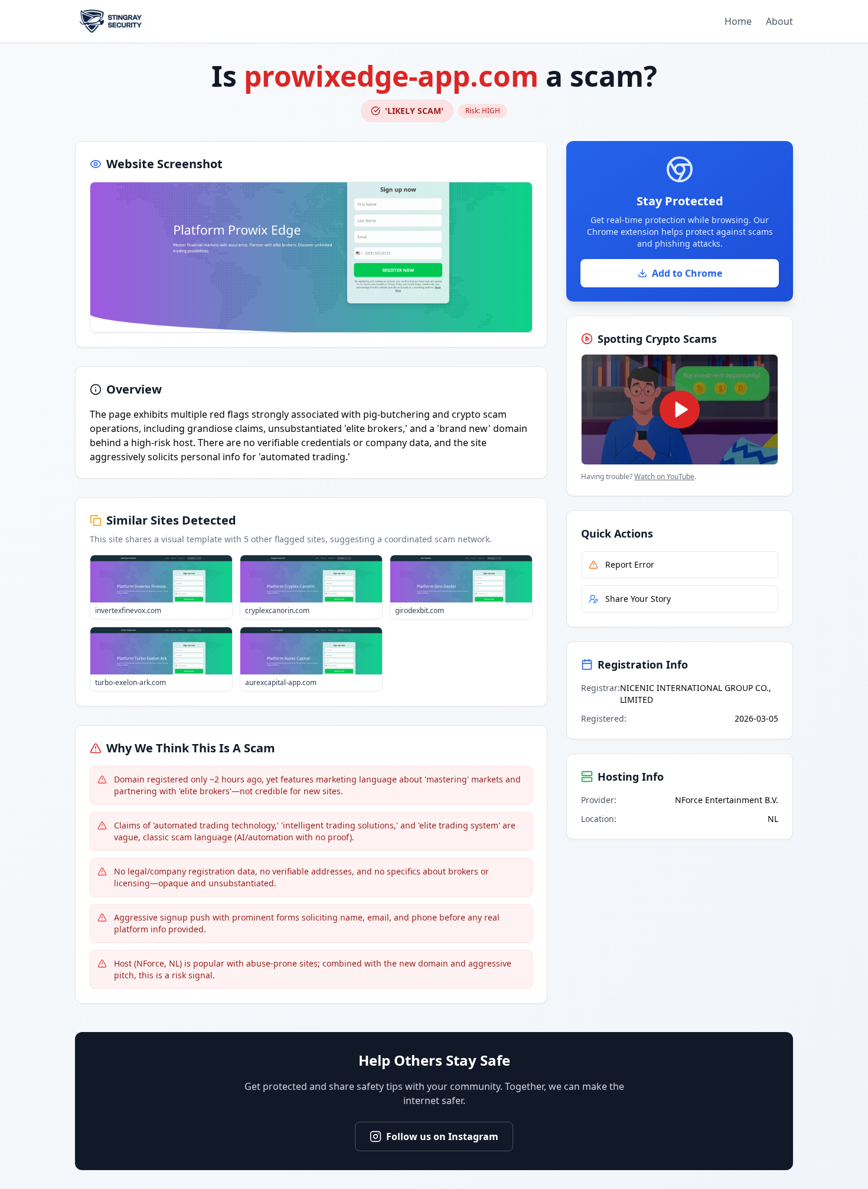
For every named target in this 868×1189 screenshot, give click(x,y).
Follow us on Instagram (442, 1136)
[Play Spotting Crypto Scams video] (680, 409)
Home (738, 21)
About (779, 21)
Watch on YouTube (664, 476)
